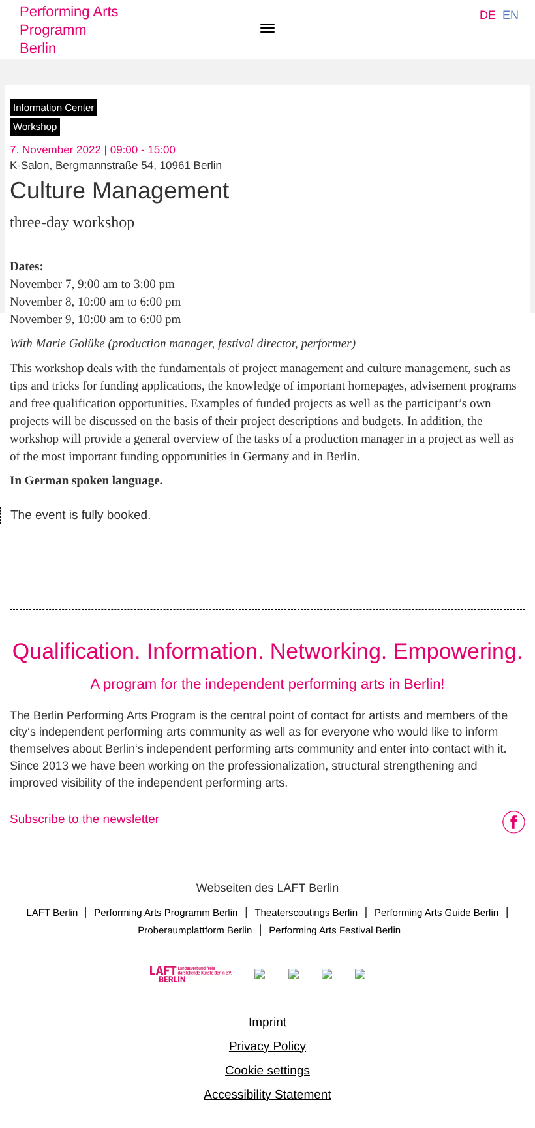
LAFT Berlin (53, 912)
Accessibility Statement (267, 1095)
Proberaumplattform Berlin (195, 930)
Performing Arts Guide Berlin (436, 912)
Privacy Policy (267, 1047)
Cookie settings (267, 1071)
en (510, 15)
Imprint (267, 1022)
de (488, 15)
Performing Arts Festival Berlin (335, 930)
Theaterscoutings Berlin (306, 912)
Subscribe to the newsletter (84, 819)
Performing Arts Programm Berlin (69, 29)
